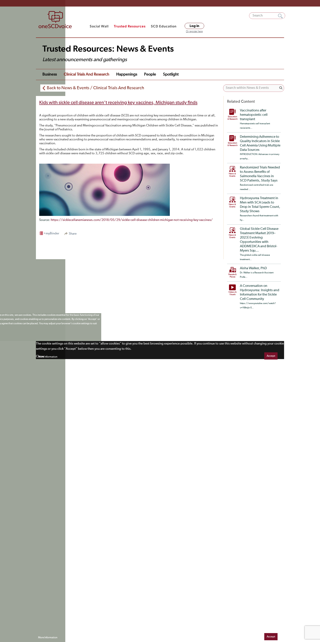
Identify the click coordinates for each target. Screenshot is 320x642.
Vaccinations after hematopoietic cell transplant (254, 115)
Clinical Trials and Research (86, 74)
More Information (47, 357)
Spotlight (171, 74)
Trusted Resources (130, 26)
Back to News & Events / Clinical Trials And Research (95, 88)
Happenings (126, 74)
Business (49, 74)
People (150, 74)
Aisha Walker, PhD (253, 268)
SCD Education (164, 26)
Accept (271, 356)
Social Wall (99, 26)
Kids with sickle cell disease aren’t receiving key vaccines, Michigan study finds (118, 102)
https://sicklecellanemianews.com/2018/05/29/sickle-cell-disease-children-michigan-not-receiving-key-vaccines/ (132, 220)
